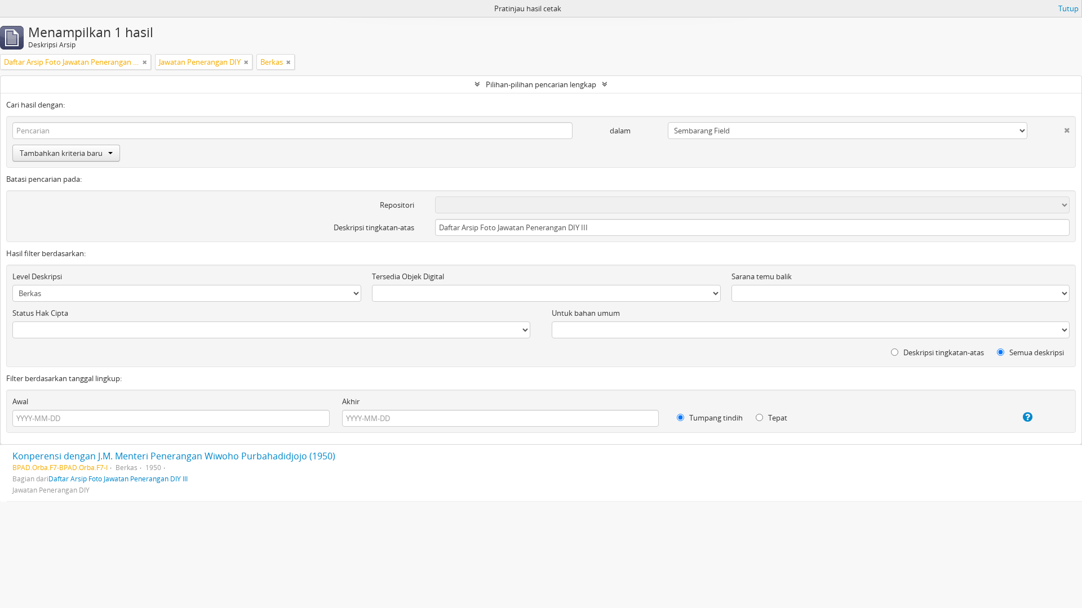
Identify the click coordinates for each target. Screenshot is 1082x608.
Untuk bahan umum (586, 313)
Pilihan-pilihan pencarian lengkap (541, 84)
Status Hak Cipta (40, 313)
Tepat (776, 418)
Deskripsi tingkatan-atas (374, 227)
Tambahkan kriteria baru (61, 153)
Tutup (1068, 8)
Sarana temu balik (761, 276)
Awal (20, 401)
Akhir (351, 401)
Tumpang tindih (715, 418)
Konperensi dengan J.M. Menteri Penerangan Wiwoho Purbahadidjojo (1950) (173, 456)
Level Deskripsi (37, 276)
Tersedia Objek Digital (408, 276)
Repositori (397, 205)
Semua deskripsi (1036, 352)
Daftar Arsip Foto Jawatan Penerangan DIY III (118, 478)
